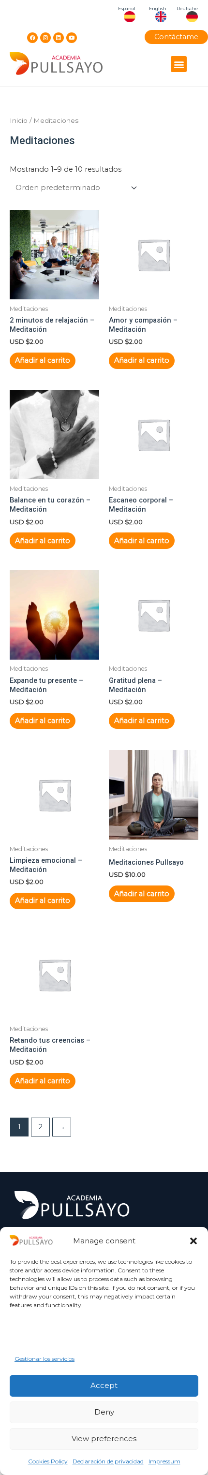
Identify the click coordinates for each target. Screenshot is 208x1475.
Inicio (19, 120)
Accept (104, 1385)
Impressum (164, 1461)
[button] (193, 1241)
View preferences (104, 1438)
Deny (104, 1411)
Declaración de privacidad (108, 1461)
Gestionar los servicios (44, 1358)
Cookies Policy (48, 1461)
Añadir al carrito (42, 360)
